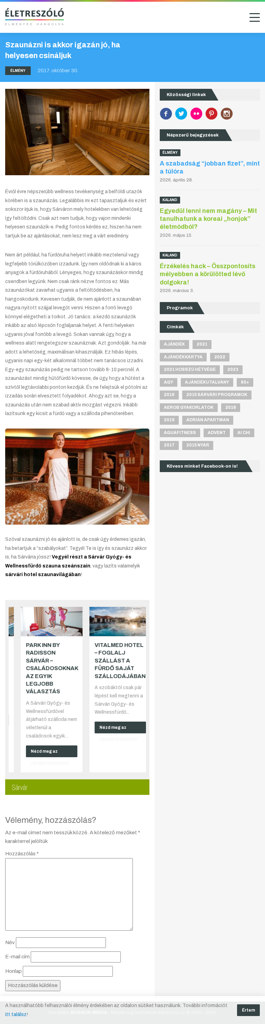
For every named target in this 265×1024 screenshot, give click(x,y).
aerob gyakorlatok (189, 407)
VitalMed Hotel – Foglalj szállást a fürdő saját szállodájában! (112, 660)
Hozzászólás (22, 853)
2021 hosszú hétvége (190, 369)
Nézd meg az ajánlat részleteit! (41, 753)
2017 (169, 445)
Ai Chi (243, 432)
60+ (245, 382)
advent (217, 432)
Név (10, 942)
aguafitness (180, 432)
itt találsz (16, 1014)
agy (168, 382)
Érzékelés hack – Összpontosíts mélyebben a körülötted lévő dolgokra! (207, 274)
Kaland (170, 200)
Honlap (13, 971)
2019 (169, 419)
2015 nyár (197, 445)
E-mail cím (17, 956)
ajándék (174, 344)
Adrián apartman (207, 419)
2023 (232, 369)
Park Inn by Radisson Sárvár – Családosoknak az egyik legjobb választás (43, 668)
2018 (230, 407)
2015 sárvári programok (216, 394)
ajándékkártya (183, 357)
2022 (219, 357)
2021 (202, 344)
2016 (169, 394)
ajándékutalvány (207, 382)
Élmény (18, 71)
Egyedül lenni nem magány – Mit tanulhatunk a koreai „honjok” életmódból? (208, 219)
